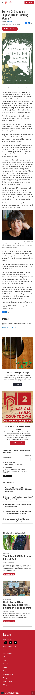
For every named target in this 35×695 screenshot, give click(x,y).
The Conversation (7, 599)
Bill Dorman (5, 611)
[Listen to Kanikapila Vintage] (17, 353)
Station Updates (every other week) (13, 464)
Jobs (4, 660)
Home (4, 650)
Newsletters (6, 664)
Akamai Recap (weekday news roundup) (14, 469)
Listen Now (17, 384)
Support (5, 671)
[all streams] (33, 693)
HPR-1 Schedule (7, 653)
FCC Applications (7, 678)
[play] (2, 693)
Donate (30, 2)
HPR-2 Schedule (7, 657)
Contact (5, 667)
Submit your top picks (17, 443)
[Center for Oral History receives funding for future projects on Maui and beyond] (16, 588)
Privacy (5, 685)
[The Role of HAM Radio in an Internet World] (16, 542)
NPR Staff (9, 22)
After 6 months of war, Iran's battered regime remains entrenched (18, 505)
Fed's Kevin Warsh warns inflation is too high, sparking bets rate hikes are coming (18, 512)
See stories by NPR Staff (9, 327)
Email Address (7, 457)
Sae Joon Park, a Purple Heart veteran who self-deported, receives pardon (19, 498)
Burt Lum (5, 562)
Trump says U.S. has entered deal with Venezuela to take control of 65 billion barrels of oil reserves (18, 489)
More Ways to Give (8, 674)
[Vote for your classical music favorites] (17, 407)
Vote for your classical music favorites (17, 427)
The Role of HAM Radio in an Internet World (17, 557)
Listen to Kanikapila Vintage (17, 372)
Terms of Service (7, 681)
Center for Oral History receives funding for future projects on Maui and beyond (17, 605)
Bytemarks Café (7, 553)
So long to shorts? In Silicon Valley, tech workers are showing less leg (17, 520)
